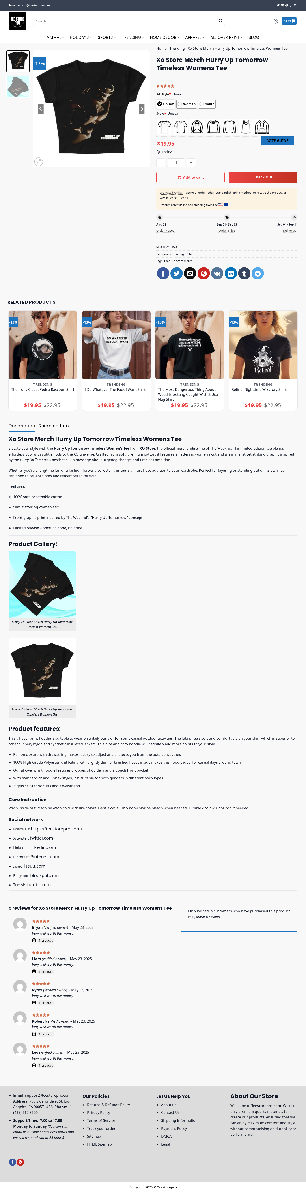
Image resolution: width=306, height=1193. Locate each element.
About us (168, 1104)
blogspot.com (44, 875)
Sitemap (94, 1136)
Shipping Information (179, 1120)
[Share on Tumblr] (244, 273)
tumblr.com (39, 884)
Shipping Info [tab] (53, 426)
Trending (131, 37)
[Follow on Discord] (295, 5)
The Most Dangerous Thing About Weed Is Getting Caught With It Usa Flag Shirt (188, 394)
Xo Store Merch (182, 261)
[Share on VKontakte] (217, 273)
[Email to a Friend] (190, 273)
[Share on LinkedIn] (231, 273)
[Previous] (41, 108)
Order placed (165, 230)
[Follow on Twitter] (278, 5)
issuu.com (34, 866)
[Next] (142, 108)
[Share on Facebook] (163, 273)
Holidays (79, 37)
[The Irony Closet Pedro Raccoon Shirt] (43, 345)
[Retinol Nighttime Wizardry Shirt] (263, 345)
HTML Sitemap (99, 1144)
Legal (165, 1144)
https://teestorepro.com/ (56, 829)
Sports (105, 37)
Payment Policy (174, 1128)
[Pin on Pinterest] (204, 273)
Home (161, 48)
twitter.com (41, 838)
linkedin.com (42, 847)
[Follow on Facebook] (12, 1162)
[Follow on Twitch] (291, 5)
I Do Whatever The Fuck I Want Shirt (115, 389)
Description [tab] (22, 426)
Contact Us (170, 1112)
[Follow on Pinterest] (286, 5)
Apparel (193, 37)
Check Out (263, 177)
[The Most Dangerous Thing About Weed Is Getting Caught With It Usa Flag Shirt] (189, 345)
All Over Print (225, 37)
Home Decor (163, 37)
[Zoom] (38, 161)
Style (161, 113)
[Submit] (220, 21)
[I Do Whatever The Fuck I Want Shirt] (116, 345)
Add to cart (193, 177)
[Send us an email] (282, 5)
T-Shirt (189, 254)
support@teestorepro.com (48, 1095)
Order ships (227, 230)
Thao (167, 261)
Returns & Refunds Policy (108, 1104)
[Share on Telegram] (258, 273)
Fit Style (163, 94)
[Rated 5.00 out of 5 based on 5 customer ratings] (226, 86)
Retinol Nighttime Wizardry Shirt (259, 389)
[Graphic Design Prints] (17, 21)
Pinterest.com (44, 856)
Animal (54, 37)
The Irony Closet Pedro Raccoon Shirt (42, 389)
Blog (254, 37)
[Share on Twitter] (176, 273)
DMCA (166, 1136)
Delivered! (290, 230)
